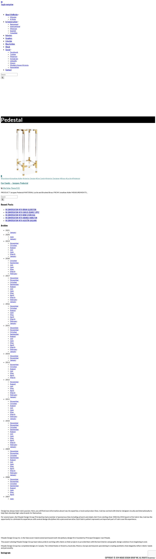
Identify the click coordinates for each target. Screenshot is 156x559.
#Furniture (5, 178)
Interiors (8, 35)
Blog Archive (10, 44)
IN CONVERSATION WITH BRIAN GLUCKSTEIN (20, 209)
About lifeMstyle (11, 14)
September (14, 263)
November (14, 243)
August (13, 247)
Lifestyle (8, 41)
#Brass (63, 178)
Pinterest (13, 56)
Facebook (14, 52)
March (12, 254)
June (12, 237)
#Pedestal (76, 178)
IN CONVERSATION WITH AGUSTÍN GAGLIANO (21, 220)
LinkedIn (13, 61)
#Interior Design (29, 178)
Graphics (8, 38)
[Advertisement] (78, 96)
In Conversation (11, 21)
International (15, 26)
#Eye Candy (40, 178)
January (13, 232)
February (13, 273)
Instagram (14, 59)
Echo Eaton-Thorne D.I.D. (11, 188)
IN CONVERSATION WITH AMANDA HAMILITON (21, 217)
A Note (13, 19)
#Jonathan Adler (15, 178)
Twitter (13, 54)
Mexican (13, 28)
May (12, 269)
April (12, 295)
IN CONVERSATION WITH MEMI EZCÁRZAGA (20, 215)
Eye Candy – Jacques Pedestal (14, 183)
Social (7, 49)
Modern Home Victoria (19, 65)
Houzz (12, 63)
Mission (13, 17)
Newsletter (14, 67)
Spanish (13, 31)
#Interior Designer (52, 178)
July (11, 250)
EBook (7, 46)
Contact (8, 69)
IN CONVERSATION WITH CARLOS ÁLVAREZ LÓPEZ (22, 212)
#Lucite (69, 178)
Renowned (14, 24)
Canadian (13, 33)
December (14, 278)
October (13, 245)
